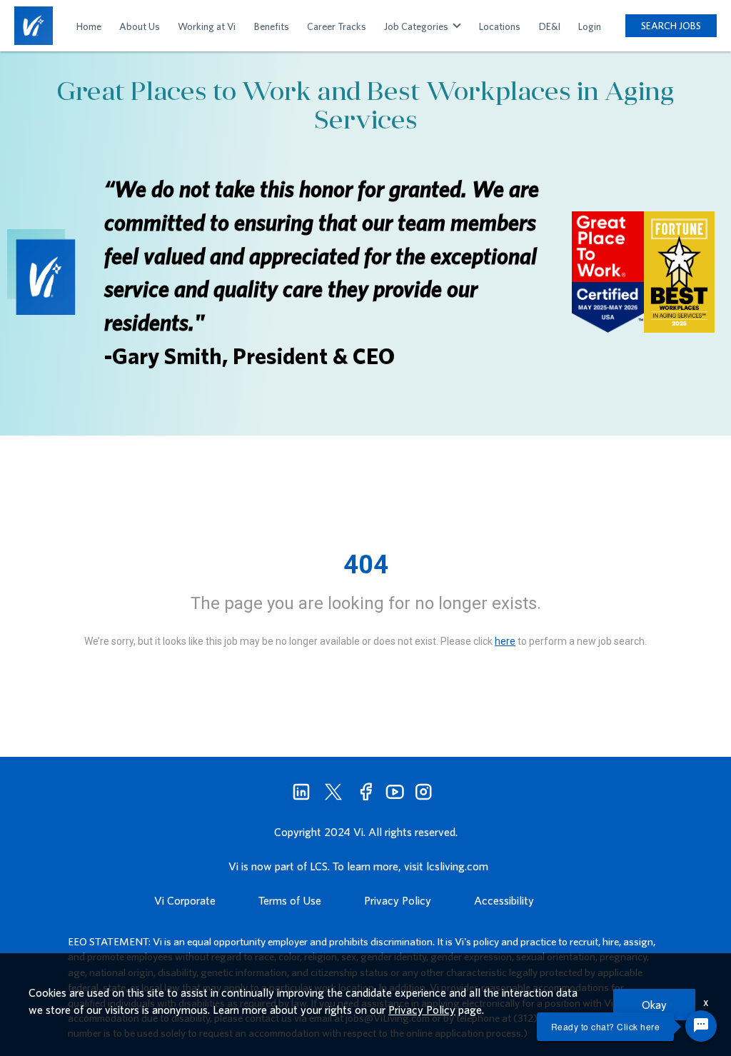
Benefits (271, 26)
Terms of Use (289, 900)
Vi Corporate (185, 900)
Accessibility (504, 900)
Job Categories (417, 26)
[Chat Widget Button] (701, 1026)
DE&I (549, 26)
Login (589, 26)
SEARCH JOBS (671, 25)
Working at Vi (207, 26)
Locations (499, 26)
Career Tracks (336, 26)
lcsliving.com (457, 866)
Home (88, 26)
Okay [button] (654, 1004)
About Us (139, 26)
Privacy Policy (397, 900)
